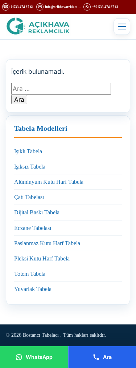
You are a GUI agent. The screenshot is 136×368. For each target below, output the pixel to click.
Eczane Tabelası (32, 228)
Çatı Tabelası (29, 197)
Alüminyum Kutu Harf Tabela (48, 182)
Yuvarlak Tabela (32, 289)
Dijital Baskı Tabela (36, 212)
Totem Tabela (29, 274)
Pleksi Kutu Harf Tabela (42, 258)
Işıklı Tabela (28, 151)
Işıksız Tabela (29, 166)
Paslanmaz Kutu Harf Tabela (47, 243)
